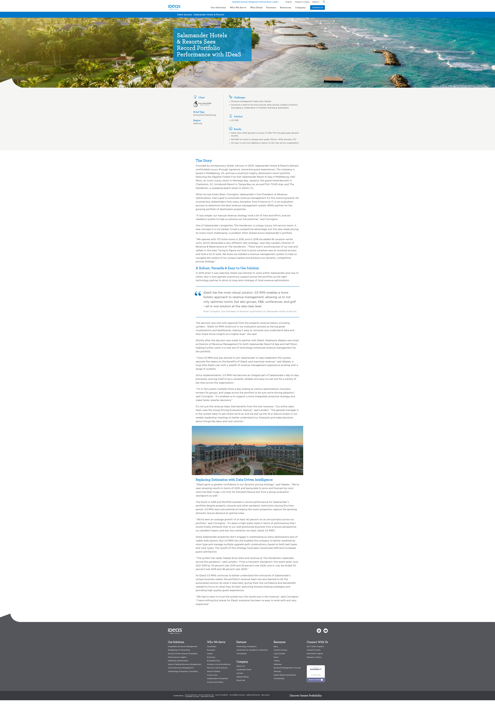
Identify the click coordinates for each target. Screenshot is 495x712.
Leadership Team (243, 669)
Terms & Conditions (221, 695)
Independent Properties (217, 678)
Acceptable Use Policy (192, 696)
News (276, 657)
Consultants (241, 653)
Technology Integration (246, 646)
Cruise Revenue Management (181, 668)
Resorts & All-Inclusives (217, 668)
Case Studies (279, 653)
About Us (240, 666)
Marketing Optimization (178, 661)
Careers (239, 673)
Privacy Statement (191, 695)
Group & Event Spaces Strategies (182, 653)
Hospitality (211, 646)
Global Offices (242, 677)
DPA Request (265, 695)
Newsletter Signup (315, 653)
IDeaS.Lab (240, 680)
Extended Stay (213, 661)
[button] (319, 630)
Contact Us (317, 7)
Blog (276, 646)
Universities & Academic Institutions (252, 650)
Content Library (280, 650)
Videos (277, 661)
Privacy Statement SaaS (206, 695)
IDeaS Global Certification (285, 675)
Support (315, 2)
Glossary (277, 671)
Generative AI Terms (207, 696)
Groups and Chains (215, 682)
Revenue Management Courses (287, 668)
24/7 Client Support (315, 646)
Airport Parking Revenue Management (184, 664)
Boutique (211, 650)
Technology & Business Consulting (183, 671)
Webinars (278, 664)
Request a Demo (302, 2)
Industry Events (313, 650)
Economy (211, 657)
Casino (210, 653)
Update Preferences (253, 695)
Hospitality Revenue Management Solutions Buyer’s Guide (255, 2)
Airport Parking (213, 671)
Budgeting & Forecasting (179, 650)
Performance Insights (177, 657)
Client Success (184, 14)
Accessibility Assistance (237, 695)
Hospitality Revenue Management (182, 646)
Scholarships (279, 678)
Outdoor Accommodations (219, 664)
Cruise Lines (212, 675)
